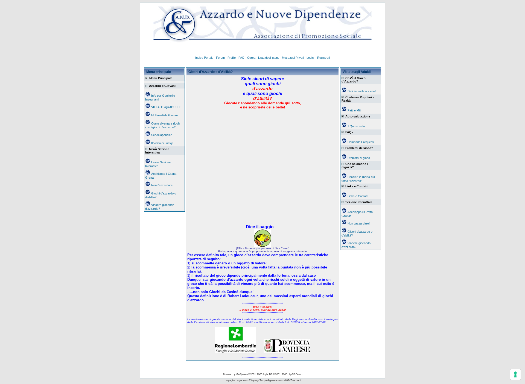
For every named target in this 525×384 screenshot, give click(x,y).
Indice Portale (204, 57)
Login (310, 57)
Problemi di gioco (359, 157)
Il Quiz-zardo (356, 126)
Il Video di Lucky (162, 143)
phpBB (268, 374)
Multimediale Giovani (164, 115)
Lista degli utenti (268, 57)
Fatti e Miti (354, 110)
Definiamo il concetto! (362, 91)
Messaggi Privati (293, 57)
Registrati (323, 57)
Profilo (232, 57)
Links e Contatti (358, 196)
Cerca (251, 57)
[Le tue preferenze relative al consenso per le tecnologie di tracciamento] (515, 374)
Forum (220, 57)
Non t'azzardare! (162, 185)
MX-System (241, 374)
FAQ (241, 57)
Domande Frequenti (361, 142)
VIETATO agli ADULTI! (165, 107)
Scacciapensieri (161, 135)
